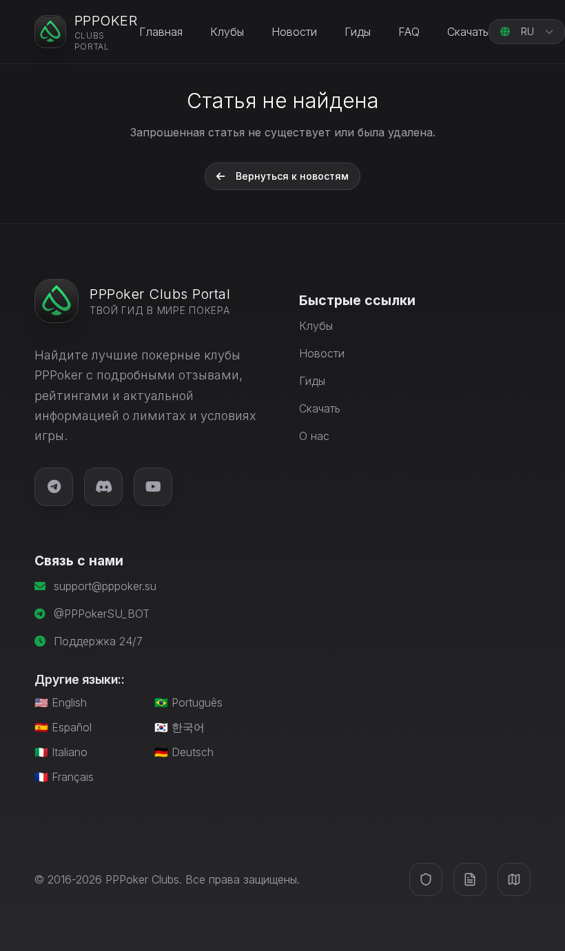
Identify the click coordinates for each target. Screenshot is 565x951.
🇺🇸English (60, 702)
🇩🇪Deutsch (184, 752)
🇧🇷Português (188, 702)
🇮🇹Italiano (61, 752)
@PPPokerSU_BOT (102, 613)
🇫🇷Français (64, 777)
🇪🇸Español (63, 727)
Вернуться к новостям (292, 176)
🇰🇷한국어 (179, 727)
